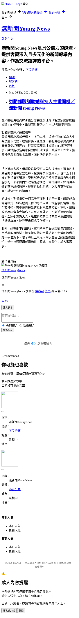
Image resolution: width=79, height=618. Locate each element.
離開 (21, 610)
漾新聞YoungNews (13, 270)
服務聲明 (39, 566)
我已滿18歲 (9, 610)
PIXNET (17, 562)
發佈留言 (7, 330)
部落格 (13, 81)
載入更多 (7, 307)
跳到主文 (7, 38)
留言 (48, 291)
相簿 (12, 77)
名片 (12, 86)
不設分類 (31, 69)
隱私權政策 (65, 562)
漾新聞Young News (25, 28)
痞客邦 (39, 291)
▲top (4, 300)
